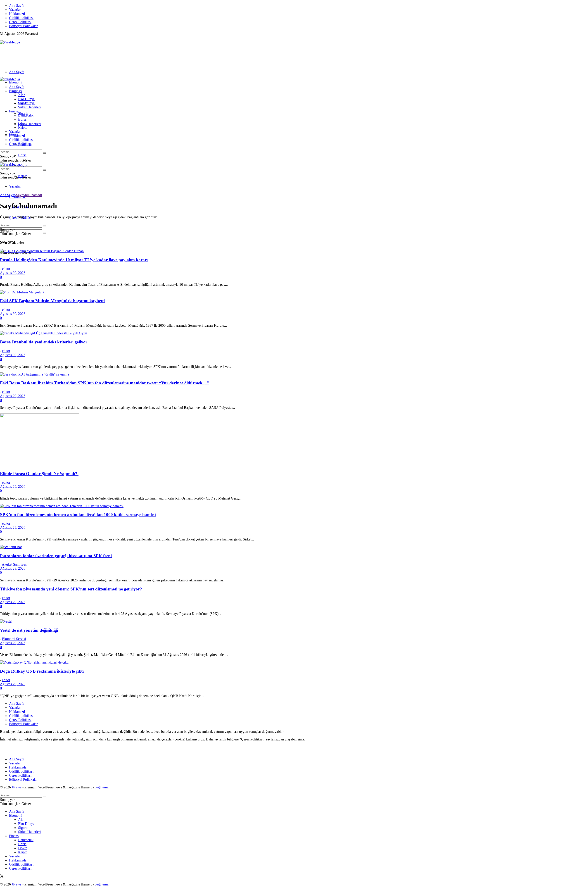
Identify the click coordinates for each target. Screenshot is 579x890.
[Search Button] (44, 232)
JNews (16, 787)
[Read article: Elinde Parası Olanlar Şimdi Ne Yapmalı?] (289, 440)
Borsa (22, 155)
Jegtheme (101, 787)
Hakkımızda (17, 14)
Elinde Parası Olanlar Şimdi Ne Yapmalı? (39, 473)
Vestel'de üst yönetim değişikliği (29, 630)
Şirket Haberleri (29, 124)
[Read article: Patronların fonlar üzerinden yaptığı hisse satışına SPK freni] (289, 547)
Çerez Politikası (20, 22)
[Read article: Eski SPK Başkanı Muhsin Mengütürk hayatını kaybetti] (289, 292)
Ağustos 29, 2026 (12, 396)
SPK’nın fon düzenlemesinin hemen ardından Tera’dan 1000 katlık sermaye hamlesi (78, 514)
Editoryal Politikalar (23, 26)
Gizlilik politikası (21, 18)
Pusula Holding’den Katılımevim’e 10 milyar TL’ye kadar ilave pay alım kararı (74, 259)
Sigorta (23, 103)
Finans (14, 111)
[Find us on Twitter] (2, 38)
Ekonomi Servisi (14, 639)
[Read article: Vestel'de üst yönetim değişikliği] (289, 621)
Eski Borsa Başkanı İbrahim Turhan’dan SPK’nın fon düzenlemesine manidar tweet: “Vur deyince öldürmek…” (104, 383)
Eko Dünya (26, 99)
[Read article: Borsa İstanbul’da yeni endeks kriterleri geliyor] (289, 333)
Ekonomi (15, 82)
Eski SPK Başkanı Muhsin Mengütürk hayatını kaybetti (52, 300)
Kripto (22, 127)
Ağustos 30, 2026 (12, 273)
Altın (21, 95)
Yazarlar (15, 10)
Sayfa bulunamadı (29, 195)
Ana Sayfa (16, 5)
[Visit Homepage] (10, 42)
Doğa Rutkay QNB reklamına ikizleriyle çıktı (42, 671)
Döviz (22, 165)
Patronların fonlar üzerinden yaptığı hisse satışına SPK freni (56, 555)
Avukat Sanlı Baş (14, 564)
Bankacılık (25, 115)
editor (6, 269)
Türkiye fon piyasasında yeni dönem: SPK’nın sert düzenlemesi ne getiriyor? (71, 589)
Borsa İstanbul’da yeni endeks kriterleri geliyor (43, 342)
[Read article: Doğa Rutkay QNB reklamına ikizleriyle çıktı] (289, 662)
